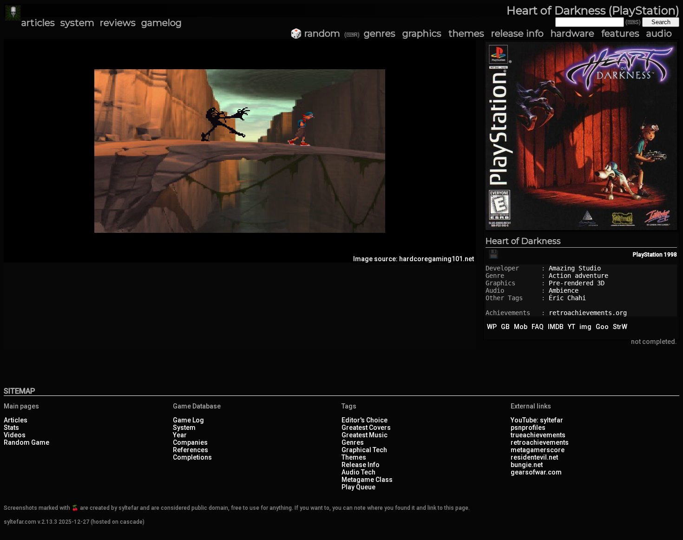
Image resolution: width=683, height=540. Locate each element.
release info (517, 33)
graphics (421, 33)
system (77, 22)
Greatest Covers (366, 427)
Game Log (188, 420)
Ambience (563, 290)
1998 (670, 254)
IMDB (556, 326)
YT (571, 326)
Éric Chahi (567, 298)
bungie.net (527, 464)
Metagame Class (367, 479)
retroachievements (540, 442)
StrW (620, 326)
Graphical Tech (364, 450)
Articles (15, 420)
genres (379, 33)
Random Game (26, 442)
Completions (192, 457)
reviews (118, 22)
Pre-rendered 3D (576, 283)
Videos (15, 435)
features (620, 33)
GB (505, 326)
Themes (354, 457)
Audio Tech (358, 472)
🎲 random (315, 33)
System (184, 427)
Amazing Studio (575, 268)
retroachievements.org (588, 312)
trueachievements (538, 435)
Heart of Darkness (523, 241)
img (585, 326)
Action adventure (578, 275)
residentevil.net (534, 457)
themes (466, 33)
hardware (572, 33)
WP (492, 326)
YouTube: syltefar (537, 420)
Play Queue (358, 487)
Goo (602, 326)
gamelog (161, 22)
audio (659, 33)
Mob (520, 326)
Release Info (361, 464)
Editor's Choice (364, 420)
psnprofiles (528, 427)
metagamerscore (538, 450)
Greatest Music (364, 435)
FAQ (538, 326)
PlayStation (648, 254)
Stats (11, 427)
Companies (190, 442)
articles (38, 22)
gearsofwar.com (536, 472)
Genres (353, 442)
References (190, 450)
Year (180, 435)
